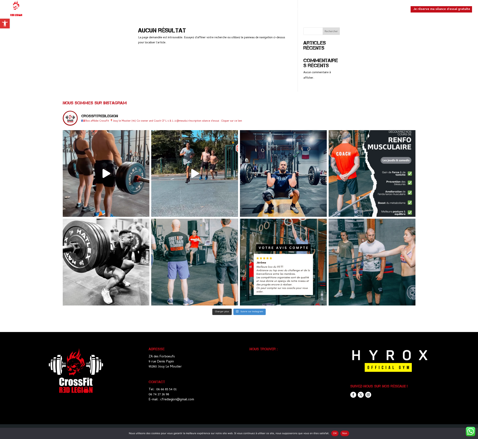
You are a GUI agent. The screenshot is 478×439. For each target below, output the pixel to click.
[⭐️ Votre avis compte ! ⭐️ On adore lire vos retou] (283, 262)
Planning (382, 10)
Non (344, 433)
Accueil (298, 10)
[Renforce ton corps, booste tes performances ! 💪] (372, 173)
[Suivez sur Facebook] (353, 395)
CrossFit (330, 10)
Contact (400, 10)
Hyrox (346, 10)
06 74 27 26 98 (159, 394)
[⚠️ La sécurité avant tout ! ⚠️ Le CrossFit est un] (372, 262)
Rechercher (331, 32)
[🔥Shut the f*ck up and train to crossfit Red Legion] (194, 262)
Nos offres (364, 10)
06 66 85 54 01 (166, 389)
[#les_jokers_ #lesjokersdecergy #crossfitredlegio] (194, 173)
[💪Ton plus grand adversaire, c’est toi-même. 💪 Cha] (106, 262)
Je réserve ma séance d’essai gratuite (441, 9)
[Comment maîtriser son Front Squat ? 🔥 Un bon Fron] (283, 173)
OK (335, 433)
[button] (5, 23)
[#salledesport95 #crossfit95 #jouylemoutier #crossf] (106, 173)
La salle (313, 10)
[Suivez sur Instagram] (368, 395)
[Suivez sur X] (361, 395)
